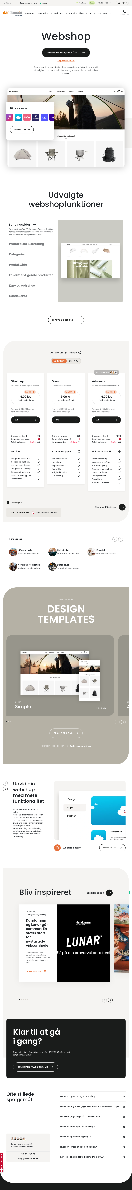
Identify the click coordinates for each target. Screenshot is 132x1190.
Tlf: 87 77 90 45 (104, 3)
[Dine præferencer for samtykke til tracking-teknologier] (129, 892)
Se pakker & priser (66, 60)
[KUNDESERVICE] (1, 1169)
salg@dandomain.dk (22, 1055)
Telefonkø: (83, 3)
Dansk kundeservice (20, 512)
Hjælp (8, 3)
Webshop (31, 911)
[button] (5, 783)
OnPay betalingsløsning (36, 914)
